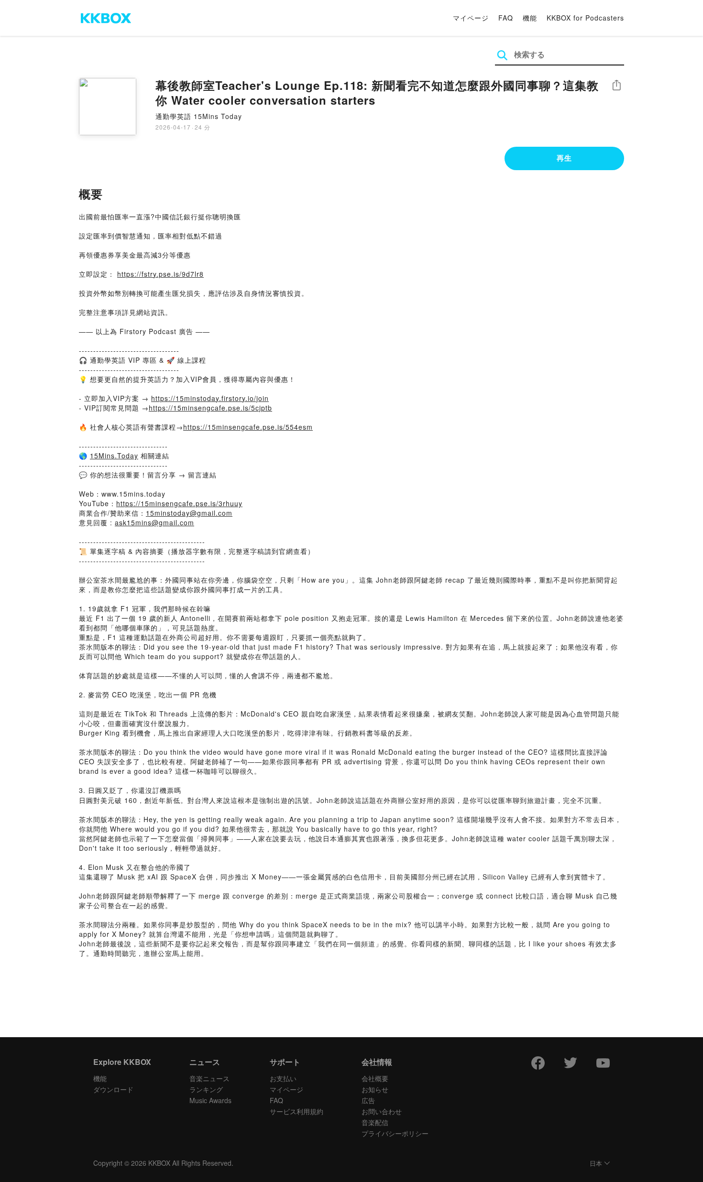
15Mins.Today (114, 455)
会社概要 (375, 1078)
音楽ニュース (209, 1078)
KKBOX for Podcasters (585, 17)
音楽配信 (375, 1122)
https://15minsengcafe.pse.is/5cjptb (210, 407)
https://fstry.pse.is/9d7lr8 (160, 274)
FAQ (505, 17)
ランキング (206, 1089)
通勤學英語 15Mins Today (198, 116)
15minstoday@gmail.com (189, 513)
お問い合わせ (382, 1111)
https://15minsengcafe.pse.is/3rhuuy (179, 503)
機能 (530, 17)
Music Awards (210, 1100)
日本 (596, 1163)
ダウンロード (113, 1089)
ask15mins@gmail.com (154, 522)
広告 (368, 1100)
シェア (616, 85)
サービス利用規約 (296, 1111)
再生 (564, 157)
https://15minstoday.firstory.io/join (210, 398)
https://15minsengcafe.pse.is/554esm (248, 427)
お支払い (283, 1078)
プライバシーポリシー (395, 1133)
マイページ (471, 17)
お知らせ (375, 1089)
